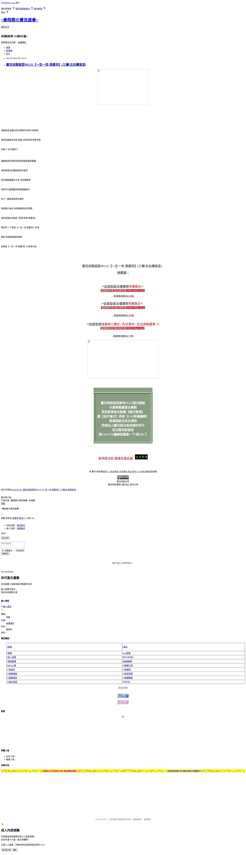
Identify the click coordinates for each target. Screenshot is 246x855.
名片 (8, 54)
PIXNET (104, 819)
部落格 (9, 51)
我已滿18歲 (6, 850)
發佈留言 (5, 554)
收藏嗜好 (22, 42)
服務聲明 (147, 819)
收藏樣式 (21, 528)
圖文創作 (21, 525)
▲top (3, 533)
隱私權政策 (137, 819)
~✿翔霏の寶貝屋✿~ (19, 20)
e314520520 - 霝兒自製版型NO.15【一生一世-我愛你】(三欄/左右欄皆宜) (43, 490)
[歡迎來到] (7, 7)
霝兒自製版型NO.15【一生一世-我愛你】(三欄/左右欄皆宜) (46, 64)
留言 (21, 518)
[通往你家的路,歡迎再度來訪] (123, 717)
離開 (14, 850)
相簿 (8, 47)
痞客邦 (15, 518)
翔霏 (3, 503)
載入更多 (5, 538)
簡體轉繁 (129, 678)
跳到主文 (5, 27)
